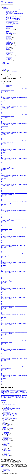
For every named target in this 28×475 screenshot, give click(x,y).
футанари (8, 39)
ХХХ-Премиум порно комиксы (13, 16)
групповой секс (9, 45)
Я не (20, 397)
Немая (10, 395)
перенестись (17, 392)
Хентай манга (9, 17)
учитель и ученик (10, 55)
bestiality (8, 54)
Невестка (6, 397)
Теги (4, 62)
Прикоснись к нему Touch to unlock (9, 396)
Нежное (19, 396)
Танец (9, 392)
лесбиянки (8, 58)
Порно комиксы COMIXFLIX (13, 19)
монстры (8, 53)
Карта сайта (6, 469)
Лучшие (5, 69)
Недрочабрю (24, 392)
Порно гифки (6, 63)
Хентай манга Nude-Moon (12, 21)
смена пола (8, 36)
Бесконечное (3, 400)
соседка (8, 41)
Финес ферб (24, 395)
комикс (7, 50)
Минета (12, 392)
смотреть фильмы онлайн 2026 (13, 9)
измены (8, 34)
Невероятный (15, 391)
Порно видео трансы (11, 14)
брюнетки (8, 38)
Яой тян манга (9, 12)
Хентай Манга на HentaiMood (13, 18)
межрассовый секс (10, 33)
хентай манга (9, 42)
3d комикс (8, 24)
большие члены (9, 29)
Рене (23, 390)
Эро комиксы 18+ (10, 22)
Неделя (5, 393)
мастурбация (9, 48)
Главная (5, 7)
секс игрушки (9, 60)
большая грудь (9, 43)
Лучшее (8, 86)
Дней (11, 391)
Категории (5, 8)
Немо (2, 393)
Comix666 (3, 466)
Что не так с (6, 391)
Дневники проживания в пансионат (14, 398)
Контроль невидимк (16, 395)
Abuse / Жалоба (6, 470)
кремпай (8, 47)
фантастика (8, 37)
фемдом (8, 59)
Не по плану (21, 393)
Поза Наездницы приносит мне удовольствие (11, 390)
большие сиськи (9, 26)
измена (7, 31)
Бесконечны (10, 393)
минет (7, 32)
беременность (9, 57)
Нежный (21, 391)
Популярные (6, 70)
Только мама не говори (13, 397)
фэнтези (8, 44)
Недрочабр (15, 393)
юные (7, 49)
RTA (4, 471)
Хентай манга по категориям (12, 23)
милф (7, 28)
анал (7, 27)
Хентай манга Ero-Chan (11, 11)
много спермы (9, 52)
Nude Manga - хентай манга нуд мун (14, 13)
